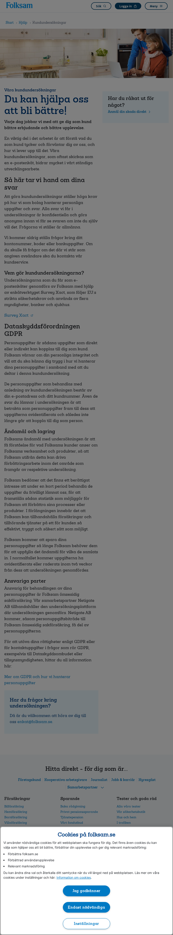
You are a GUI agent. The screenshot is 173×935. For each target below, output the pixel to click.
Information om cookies (74, 877)
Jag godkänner (87, 890)
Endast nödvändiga (86, 907)
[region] (86, 880)
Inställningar (86, 923)
